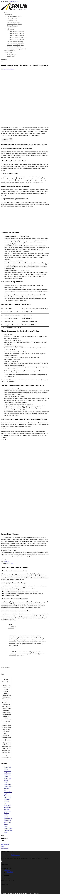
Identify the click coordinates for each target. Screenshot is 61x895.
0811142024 (7, 561)
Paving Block (10, 69)
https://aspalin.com (6, 667)
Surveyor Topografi (12, 26)
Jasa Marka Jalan (12, 18)
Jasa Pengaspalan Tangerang (18, 37)
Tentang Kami (8, 52)
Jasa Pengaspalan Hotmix (14, 16)
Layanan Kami (8, 14)
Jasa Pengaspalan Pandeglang (15, 45)
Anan (4, 69)
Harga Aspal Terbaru (9, 50)
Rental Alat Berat (12, 20)
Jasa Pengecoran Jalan (13, 22)
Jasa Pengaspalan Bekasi (17, 39)
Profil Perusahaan (12, 54)
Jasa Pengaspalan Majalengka (15, 43)
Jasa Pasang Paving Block (14, 24)
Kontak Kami (10, 56)
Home (5, 12)
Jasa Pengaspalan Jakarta (17, 31)
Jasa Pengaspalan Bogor (17, 33)
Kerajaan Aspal (4, 848)
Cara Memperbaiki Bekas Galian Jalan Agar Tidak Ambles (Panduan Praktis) (7, 809)
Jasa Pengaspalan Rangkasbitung (16, 49)
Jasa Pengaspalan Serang (14, 47)
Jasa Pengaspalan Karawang (15, 41)
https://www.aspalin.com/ (6, 757)
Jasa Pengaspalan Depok (17, 35)
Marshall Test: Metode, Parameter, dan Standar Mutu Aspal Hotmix (7, 770)
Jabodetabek (10, 29)
